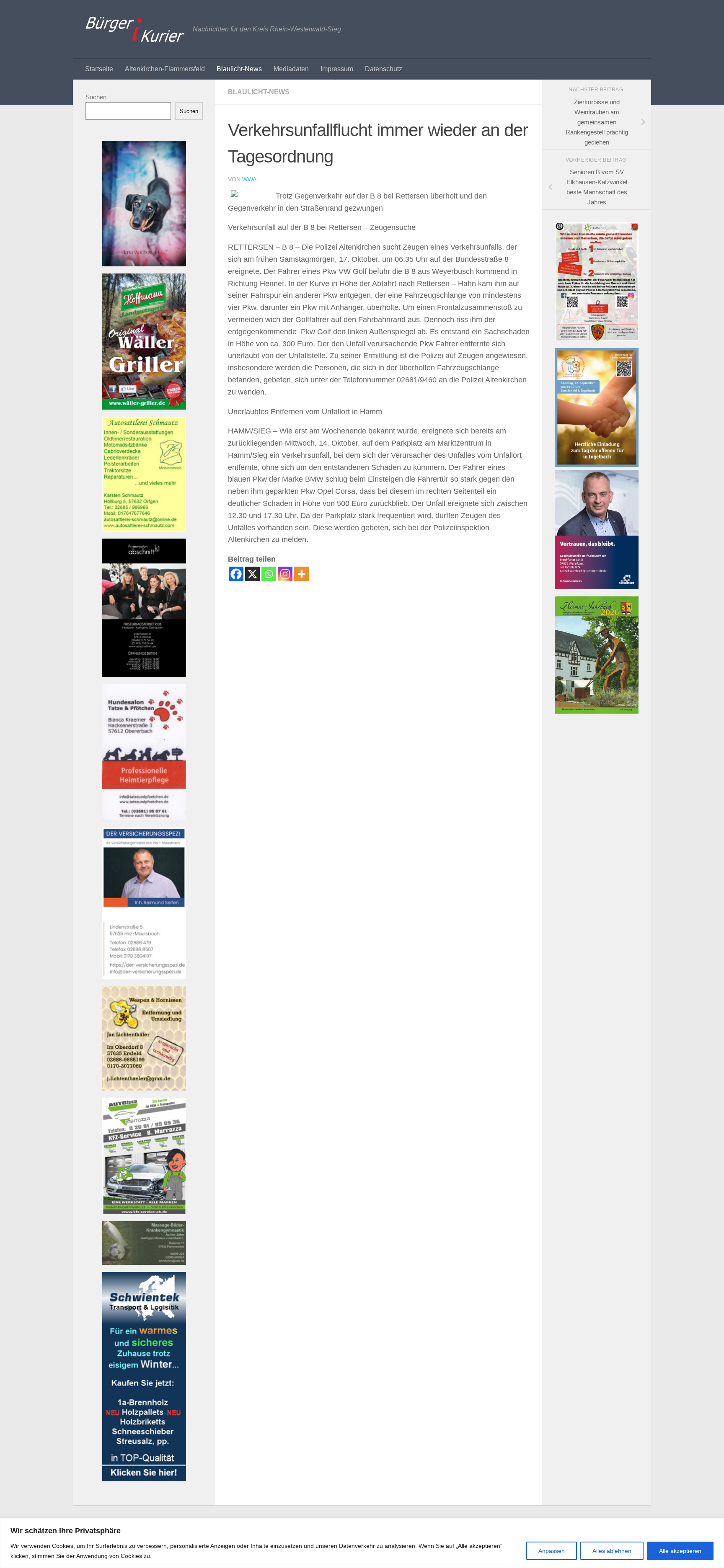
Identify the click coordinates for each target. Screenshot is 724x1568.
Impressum (337, 68)
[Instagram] (285, 574)
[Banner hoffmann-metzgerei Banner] (144, 407)
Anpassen (551, 1550)
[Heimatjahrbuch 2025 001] (597, 711)
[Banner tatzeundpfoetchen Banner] (144, 818)
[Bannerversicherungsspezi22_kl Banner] (144, 976)
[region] (362, 1543)
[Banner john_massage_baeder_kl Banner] (144, 1262)
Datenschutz (383, 68)
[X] (252, 574)
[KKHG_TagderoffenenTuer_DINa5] (597, 464)
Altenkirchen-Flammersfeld (165, 68)
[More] (301, 574)
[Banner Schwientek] (144, 1479)
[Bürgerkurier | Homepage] (134, 29)
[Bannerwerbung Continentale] (597, 587)
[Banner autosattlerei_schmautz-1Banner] (144, 529)
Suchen (95, 97)
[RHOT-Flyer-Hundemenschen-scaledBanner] (597, 338)
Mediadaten (291, 68)
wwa (249, 179)
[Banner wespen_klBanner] (144, 1088)
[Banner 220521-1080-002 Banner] (144, 264)
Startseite (99, 68)
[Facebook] (236, 574)
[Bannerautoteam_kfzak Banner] (144, 1211)
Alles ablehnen (611, 1550)
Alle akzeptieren (680, 1550)
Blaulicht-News (239, 68)
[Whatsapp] (268, 574)
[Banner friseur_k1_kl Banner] (144, 674)
